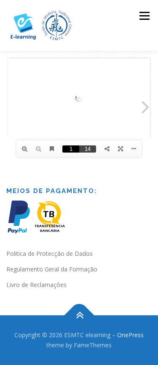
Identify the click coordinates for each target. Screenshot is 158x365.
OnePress (130, 335)
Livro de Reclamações (36, 285)
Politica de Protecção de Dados (49, 254)
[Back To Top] (79, 315)
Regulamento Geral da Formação (51, 269)
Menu (144, 15)
